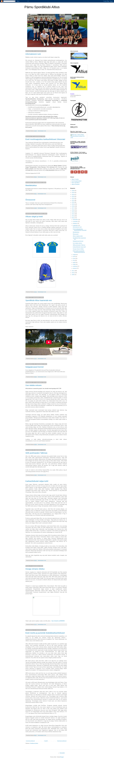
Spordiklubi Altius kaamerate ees (38, 300)
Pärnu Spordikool (76, 182)
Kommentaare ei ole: (42, 130)
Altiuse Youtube (75, 179)
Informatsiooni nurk (33, 54)
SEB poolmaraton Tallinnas (36, 453)
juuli (74, 256)
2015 (73, 212)
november (75, 221)
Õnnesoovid (30, 200)
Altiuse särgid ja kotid (34, 216)
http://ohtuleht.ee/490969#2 (58, 621)
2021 (73, 200)
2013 (73, 215)
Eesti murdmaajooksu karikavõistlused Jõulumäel (45, 139)
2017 (73, 208)
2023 (73, 196)
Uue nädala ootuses (33, 385)
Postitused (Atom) (34, 743)
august (74, 254)
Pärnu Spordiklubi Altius (42, 7)
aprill (74, 262)
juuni (74, 258)
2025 (73, 192)
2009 (73, 274)
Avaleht (46, 741)
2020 (73, 202)
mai (74, 260)
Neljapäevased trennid (34, 367)
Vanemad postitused (61, 741)
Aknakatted (62, 753)
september (75, 225)
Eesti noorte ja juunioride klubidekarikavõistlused (45, 633)
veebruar (75, 266)
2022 (73, 198)
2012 (73, 217)
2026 (73, 190)
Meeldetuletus (31, 185)
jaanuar (75, 268)
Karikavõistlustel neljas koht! (36, 481)
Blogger (62, 757)
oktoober (75, 223)
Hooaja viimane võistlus (35, 569)
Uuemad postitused (30, 741)
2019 (73, 204)
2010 (73, 272)
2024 (73, 194)
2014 (73, 213)
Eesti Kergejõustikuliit (76, 181)
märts (74, 264)
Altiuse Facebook (75, 184)
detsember (75, 219)
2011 (73, 270)
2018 (73, 206)
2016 (73, 210)
